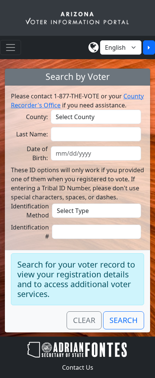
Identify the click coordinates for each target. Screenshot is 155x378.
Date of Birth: (37, 153)
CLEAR (84, 320)
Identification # (30, 231)
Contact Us (77, 367)
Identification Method (30, 210)
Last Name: (32, 134)
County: (37, 117)
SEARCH (123, 320)
